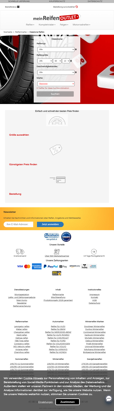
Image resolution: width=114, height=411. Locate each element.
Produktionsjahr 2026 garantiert (58, 300)
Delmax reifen (22, 338)
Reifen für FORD (58, 341)
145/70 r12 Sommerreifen (22, 364)
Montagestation (22, 294)
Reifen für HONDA (58, 352)
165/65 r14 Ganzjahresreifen (94, 369)
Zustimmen (67, 402)
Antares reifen (21, 349)
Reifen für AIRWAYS (58, 349)
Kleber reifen (21, 329)
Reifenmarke (58, 294)
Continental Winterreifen (94, 332)
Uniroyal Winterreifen (94, 346)
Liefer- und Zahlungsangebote (21, 297)
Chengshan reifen (22, 332)
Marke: (40, 78)
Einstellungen (45, 402)
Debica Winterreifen (94, 341)
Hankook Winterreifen (94, 335)
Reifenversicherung (22, 306)
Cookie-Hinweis (33, 378)
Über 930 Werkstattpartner (57, 256)
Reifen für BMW (58, 329)
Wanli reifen (21, 335)
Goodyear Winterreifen (94, 326)
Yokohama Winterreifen (94, 349)
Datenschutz (94, 303)
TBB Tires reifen (22, 341)
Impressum (95, 294)
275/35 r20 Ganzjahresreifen (94, 364)
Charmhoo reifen (21, 352)
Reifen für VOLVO (58, 346)
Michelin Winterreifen (94, 338)
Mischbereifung (58, 297)
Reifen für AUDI (58, 326)
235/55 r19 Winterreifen (58, 364)
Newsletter (22, 303)
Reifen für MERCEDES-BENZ (58, 332)
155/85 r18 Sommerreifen (22, 367)
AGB (94, 300)
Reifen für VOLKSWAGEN (58, 344)
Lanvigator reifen (21, 326)
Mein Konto (21, 300)
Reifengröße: (42, 55)
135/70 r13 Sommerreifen (22, 369)
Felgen (63, 24)
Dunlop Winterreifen (94, 329)
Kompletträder (46, 24)
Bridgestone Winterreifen (94, 352)
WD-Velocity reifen (21, 346)
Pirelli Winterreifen (94, 344)
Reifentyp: (41, 43)
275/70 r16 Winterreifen (58, 369)
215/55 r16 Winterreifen (58, 367)
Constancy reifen (21, 344)
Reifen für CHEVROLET (58, 338)
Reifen (29, 24)
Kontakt (94, 297)
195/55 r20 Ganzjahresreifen (94, 367)
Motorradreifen (81, 24)
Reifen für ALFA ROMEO (58, 335)
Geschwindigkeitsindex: (47, 66)
